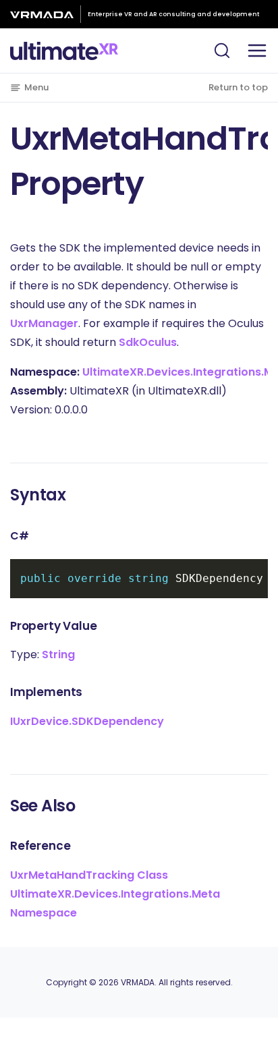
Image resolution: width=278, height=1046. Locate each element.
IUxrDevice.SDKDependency (87, 721)
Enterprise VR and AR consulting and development (173, 14)
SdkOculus (148, 342)
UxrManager (44, 323)
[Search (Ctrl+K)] (221, 50)
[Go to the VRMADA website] (45, 14)
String (58, 654)
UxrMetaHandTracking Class (89, 875)
